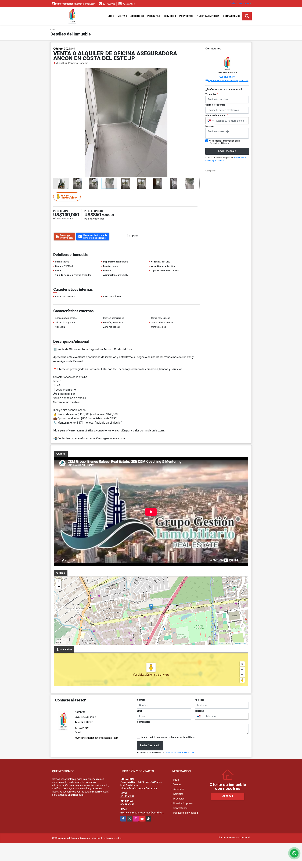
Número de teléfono (216, 115)
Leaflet (221, 643)
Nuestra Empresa (208, 16)
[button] (196, 71)
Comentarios (143, 722)
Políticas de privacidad (185, 812)
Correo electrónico (216, 104)
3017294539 (129, 3)
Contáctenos (231, 16)
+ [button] (59, 581)
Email (140, 710)
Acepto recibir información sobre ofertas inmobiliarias (168, 737)
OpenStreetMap (240, 643)
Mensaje (210, 126)
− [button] (59, 586)
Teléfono (200, 710)
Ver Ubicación (141, 674)
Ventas (122, 16)
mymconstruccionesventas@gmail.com (228, 80)
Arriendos (137, 16)
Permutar (153, 16)
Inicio (110, 16)
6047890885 (109, 3)
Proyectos (186, 16)
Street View (69, 196)
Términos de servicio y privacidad (180, 752)
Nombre (142, 699)
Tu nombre (211, 94)
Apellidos (200, 699)
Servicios (170, 16)
